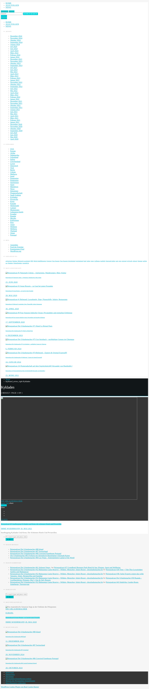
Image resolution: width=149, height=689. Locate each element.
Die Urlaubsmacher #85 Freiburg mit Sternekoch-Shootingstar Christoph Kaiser (40, 556)
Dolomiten (14, 191)
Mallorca (13, 174)
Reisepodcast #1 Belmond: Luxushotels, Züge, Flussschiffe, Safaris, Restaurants (24, 304)
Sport (12, 185)
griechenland (79, 261)
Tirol (12, 168)
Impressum (10, 672)
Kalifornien (14, 220)
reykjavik (129, 261)
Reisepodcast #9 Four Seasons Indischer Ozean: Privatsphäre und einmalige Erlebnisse (25, 317)
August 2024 (15, 45)
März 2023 (14, 76)
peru (120, 261)
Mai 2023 (13, 72)
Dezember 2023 (16, 59)
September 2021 (16, 108)
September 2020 (16, 131)
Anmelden (14, 245)
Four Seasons (55, 261)
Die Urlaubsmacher (11, 501)
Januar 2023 (14, 80)
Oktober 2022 (15, 84)
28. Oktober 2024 (14, 668)
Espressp (49, 261)
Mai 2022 (13, 91)
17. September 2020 (15, 322)
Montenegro (14, 210)
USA (12, 149)
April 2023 (14, 74)
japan (92, 261)
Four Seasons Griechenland (67, 261)
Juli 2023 (13, 68)
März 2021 (14, 118)
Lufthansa (97, 261)
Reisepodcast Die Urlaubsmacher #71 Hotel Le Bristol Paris (19, 331)
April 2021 (14, 116)
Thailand (13, 231)
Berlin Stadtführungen (40, 261)
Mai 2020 (13, 137)
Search (30, 14)
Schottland (14, 157)
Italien (12, 159)
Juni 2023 (14, 70)
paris (117, 261)
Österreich (14, 166)
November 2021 (16, 103)
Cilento (13, 172)
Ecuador (13, 214)
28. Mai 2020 (11, 296)
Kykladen (13, 197)
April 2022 (14, 93)
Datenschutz (10, 675)
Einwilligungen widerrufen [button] (16, 683)
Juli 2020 (13, 133)
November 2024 (16, 38)
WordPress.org (15, 251)
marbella (102, 261)
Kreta (12, 202)
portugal (124, 261)
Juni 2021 (14, 112)
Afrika (12, 153)
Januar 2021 (14, 122)
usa (6, 263)
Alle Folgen (12, 5)
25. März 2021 (12, 375)
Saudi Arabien (15, 195)
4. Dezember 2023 (14, 335)
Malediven (14, 187)
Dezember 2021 (16, 101)
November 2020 (16, 127)
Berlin (12, 170)
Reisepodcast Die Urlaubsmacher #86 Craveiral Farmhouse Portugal (35, 554)
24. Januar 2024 (13, 362)
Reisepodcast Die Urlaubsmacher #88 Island (26, 549)
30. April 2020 (12, 309)
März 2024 (14, 53)
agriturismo (9, 261)
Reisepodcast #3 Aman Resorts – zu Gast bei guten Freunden (19, 291)
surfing (145, 261)
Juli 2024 (13, 47)
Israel (12, 176)
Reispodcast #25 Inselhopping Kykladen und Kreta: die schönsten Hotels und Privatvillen (31, 524)
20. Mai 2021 (26, 529)
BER (31, 261)
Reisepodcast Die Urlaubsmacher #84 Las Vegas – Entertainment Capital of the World (42, 558)
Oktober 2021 (15, 106)
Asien (12, 225)
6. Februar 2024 (13, 349)
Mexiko (13, 218)
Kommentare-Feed (17, 249)
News (8, 7)
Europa (13, 151)
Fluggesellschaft (16, 193)
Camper (13, 208)
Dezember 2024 (16, 36)
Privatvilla (14, 199)
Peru (12, 223)
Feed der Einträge (17, 247)
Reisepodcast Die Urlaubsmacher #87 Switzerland (29, 551)
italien (88, 261)
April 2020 (14, 139)
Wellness (13, 227)
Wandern (10, 263)
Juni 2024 (14, 49)
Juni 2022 (14, 89)
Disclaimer (10, 677)
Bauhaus (14, 261)
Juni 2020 (14, 135)
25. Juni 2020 (12, 282)
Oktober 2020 (15, 129)
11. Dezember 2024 (15, 641)
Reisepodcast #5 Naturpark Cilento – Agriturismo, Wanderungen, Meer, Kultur (23, 277)
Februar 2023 (15, 78)
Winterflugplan (17, 263)
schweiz (135, 261)
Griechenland (15, 162)
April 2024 (14, 51)
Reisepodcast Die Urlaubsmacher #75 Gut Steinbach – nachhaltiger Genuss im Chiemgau (26, 344)
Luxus (12, 164)
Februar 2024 (15, 55)
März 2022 (14, 95)
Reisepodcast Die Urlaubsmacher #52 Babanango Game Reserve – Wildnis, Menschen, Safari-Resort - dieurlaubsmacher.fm (56, 570)
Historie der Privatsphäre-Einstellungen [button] (20, 681)
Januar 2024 (14, 57)
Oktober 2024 (15, 40)
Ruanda (13, 216)
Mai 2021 (13, 114)
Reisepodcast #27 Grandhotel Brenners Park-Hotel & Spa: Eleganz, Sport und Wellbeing (87, 568)
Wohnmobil (14, 206)
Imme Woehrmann (10, 529)
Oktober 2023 (15, 63)
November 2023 (16, 61)
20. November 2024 (15, 655)
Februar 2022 (15, 97)
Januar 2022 (14, 99)
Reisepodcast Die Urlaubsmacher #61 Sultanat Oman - (30, 568)
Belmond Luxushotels (24, 261)
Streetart (140, 261)
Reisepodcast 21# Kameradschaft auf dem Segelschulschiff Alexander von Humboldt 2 (25, 371)
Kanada (13, 204)
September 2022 (16, 87)
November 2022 (16, 82)
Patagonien (14, 178)
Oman (12, 233)
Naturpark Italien (110, 261)
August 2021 (15, 110)
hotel (85, 261)
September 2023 (16, 66)
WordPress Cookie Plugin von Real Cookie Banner (20, 687)
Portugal (13, 235)
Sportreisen (14, 183)
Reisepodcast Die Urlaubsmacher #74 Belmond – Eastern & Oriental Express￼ (24, 357)
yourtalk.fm (25, 263)
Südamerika (14, 155)
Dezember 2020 (16, 124)
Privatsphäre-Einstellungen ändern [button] (18, 679)
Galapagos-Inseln (16, 212)
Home (8, 3)
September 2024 (16, 42)
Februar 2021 (15, 120)
